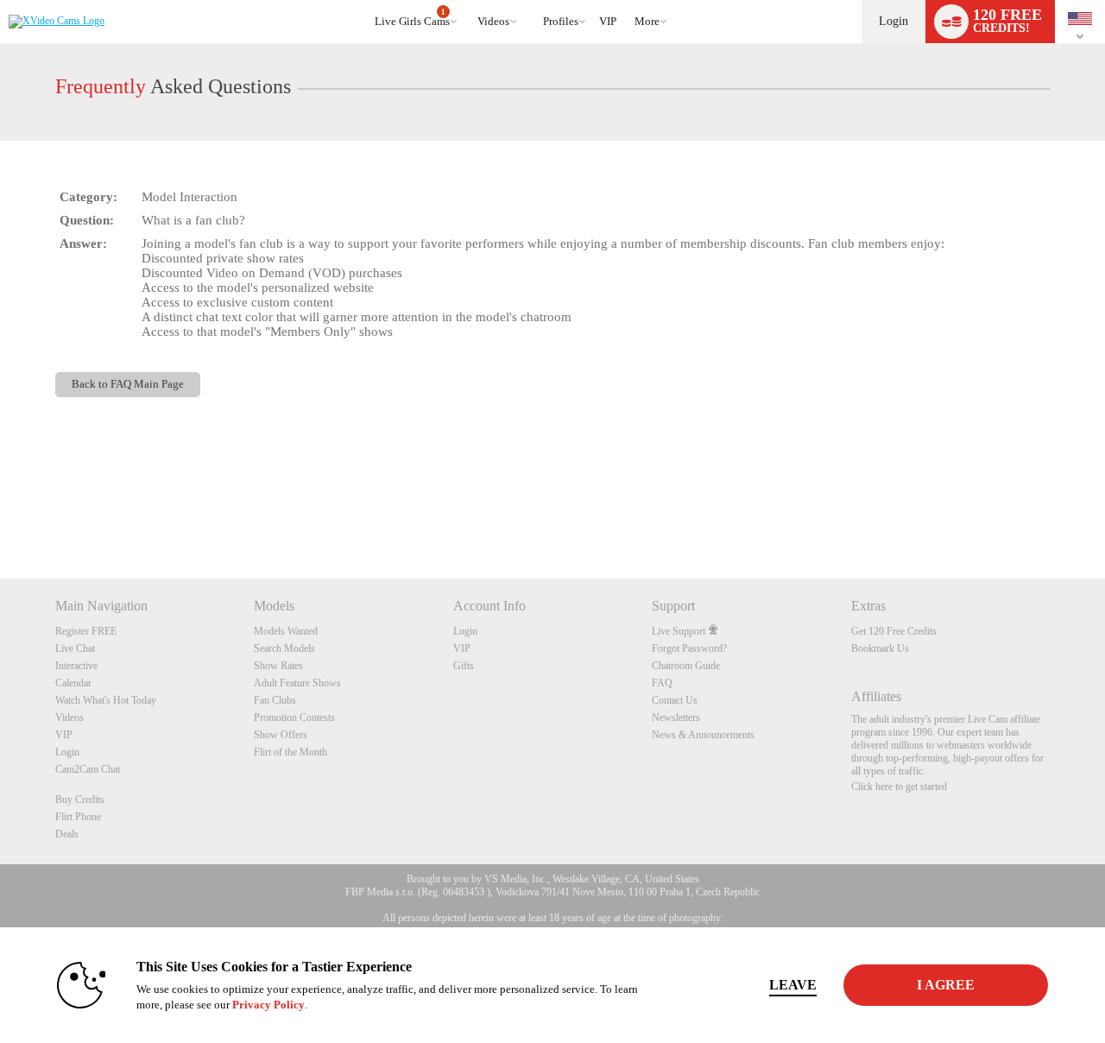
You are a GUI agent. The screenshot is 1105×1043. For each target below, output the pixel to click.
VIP (607, 21)
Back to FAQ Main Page (128, 384)
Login (893, 21)
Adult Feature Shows (297, 683)
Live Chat (75, 648)
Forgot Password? (689, 648)
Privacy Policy (268, 1004)
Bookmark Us (880, 648)
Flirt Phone (78, 817)
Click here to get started (899, 787)
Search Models (284, 648)
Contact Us (675, 700)
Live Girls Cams (412, 18)
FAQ (662, 683)
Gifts (463, 666)
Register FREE (86, 631)
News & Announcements (703, 735)
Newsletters (676, 717)
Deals (67, 834)
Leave (793, 984)
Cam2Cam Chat (87, 769)
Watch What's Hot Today (105, 700)
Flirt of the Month (290, 752)
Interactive (76, 666)
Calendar (73, 683)
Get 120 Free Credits (894, 631)
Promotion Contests (294, 717)
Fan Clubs (275, 700)
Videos (493, 21)
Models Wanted (286, 631)
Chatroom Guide (686, 666)
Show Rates (278, 666)
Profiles (560, 21)
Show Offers (280, 735)
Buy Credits (79, 799)
